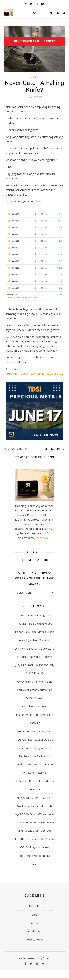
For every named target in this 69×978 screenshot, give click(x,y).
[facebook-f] (26, 3)
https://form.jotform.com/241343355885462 (34, 373)
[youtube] (42, 3)
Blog (34, 76)
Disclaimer (34, 931)
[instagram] (37, 3)
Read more (42, 538)
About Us (34, 906)
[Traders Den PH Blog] (8, 12)
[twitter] (31, 3)
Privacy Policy (34, 940)
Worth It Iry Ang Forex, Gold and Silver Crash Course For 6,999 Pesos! (34, 690)
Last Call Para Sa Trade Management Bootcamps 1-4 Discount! (34, 715)
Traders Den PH (18, 449)
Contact (34, 923)
